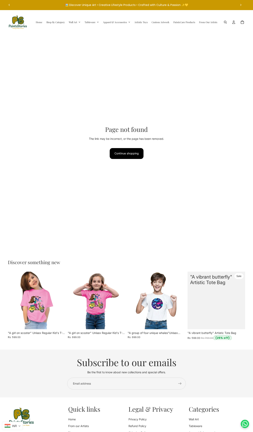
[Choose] (59, 323)
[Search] (225, 22)
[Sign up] (180, 383)
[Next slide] (240, 5)
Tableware (195, 426)
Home (72, 419)
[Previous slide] (9, 5)
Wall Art (194, 419)
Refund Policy (137, 426)
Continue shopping (126, 153)
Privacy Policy (137, 419)
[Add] (239, 323)
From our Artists (78, 426)
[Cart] (242, 22)
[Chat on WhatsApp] (245, 424)
